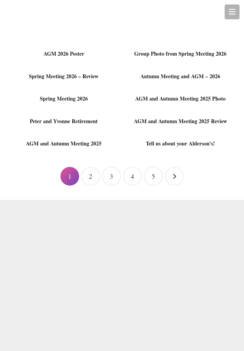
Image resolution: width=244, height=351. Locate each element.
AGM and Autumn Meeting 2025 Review (180, 121)
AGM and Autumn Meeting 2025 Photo (180, 98)
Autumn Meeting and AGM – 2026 (180, 76)
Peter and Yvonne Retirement (64, 121)
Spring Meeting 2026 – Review (63, 76)
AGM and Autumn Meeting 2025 (63, 143)
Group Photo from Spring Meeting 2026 (180, 53)
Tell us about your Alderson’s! (180, 143)
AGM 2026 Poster (63, 53)
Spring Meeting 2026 (64, 98)
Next (174, 176)
